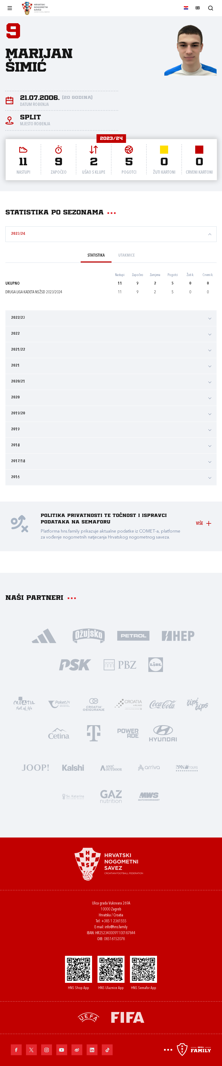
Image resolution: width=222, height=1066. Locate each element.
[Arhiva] (210, 8)
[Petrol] (133, 635)
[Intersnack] (197, 704)
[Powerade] (128, 732)
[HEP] (178, 635)
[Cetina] (59, 732)
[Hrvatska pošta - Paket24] (59, 704)
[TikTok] (107, 1049)
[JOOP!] (35, 767)
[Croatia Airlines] (128, 704)
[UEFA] (88, 1017)
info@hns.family (116, 927)
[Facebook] (16, 1049)
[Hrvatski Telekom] (93, 732)
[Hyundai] (163, 732)
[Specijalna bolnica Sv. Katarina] (73, 796)
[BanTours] (187, 767)
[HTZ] (24, 704)
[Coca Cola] (163, 704)
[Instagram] (46, 1049)
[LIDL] (155, 664)
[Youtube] (61, 1049)
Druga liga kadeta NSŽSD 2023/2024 (33, 292)
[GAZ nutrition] (111, 796)
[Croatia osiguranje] (93, 704)
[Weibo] (76, 1049)
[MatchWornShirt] (149, 796)
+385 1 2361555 (113, 921)
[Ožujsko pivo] (88, 635)
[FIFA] (127, 1017)
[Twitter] (31, 1049)
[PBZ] (119, 664)
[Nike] (44, 635)
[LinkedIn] (92, 1049)
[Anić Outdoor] (111, 767)
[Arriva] (149, 767)
